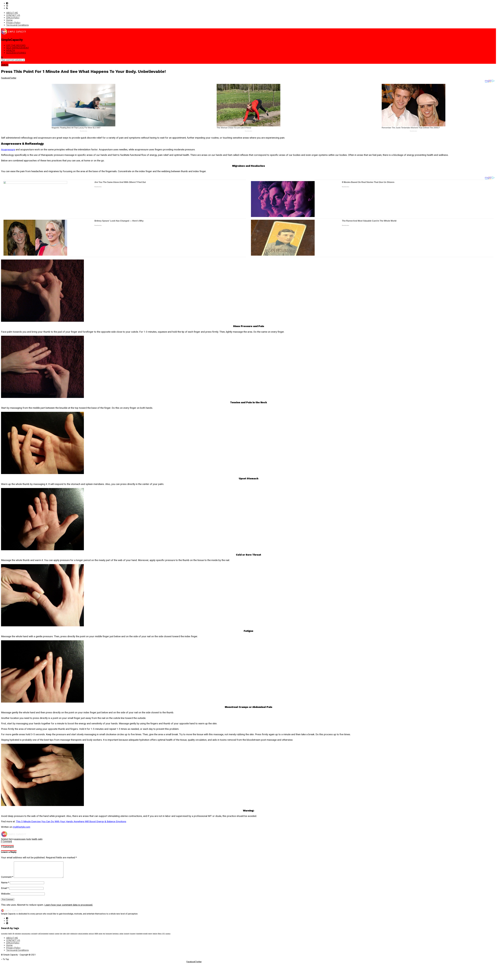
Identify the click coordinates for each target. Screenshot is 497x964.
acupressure (19, 839)
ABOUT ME (12, 13)
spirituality (34, 933)
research (51, 933)
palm (40, 839)
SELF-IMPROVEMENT (17, 48)
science (57, 933)
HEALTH (10, 50)
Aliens (160, 933)
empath (145, 933)
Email (5, 888)
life (13, 933)
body (28, 839)
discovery (133, 933)
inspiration (4, 933)
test (104, 933)
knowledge (139, 933)
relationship (74, 933)
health (34, 839)
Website (5, 893)
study (68, 933)
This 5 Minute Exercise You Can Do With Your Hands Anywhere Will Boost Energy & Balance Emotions (71, 821)
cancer (100, 933)
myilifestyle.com (21, 826)
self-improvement (43, 933)
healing (155, 933)
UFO (163, 933)
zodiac (121, 933)
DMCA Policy (12, 17)
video (64, 933)
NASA (96, 933)
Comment (7, 876)
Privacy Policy (13, 22)
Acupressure (8, 149)
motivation (18, 933)
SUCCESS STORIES (16, 53)
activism (91, 933)
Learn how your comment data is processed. (68, 904)
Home (9, 20)
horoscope (109, 933)
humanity (127, 933)
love (61, 933)
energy (150, 933)
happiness (115, 933)
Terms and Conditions (17, 25)
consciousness (26, 933)
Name (5, 882)
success (167, 933)
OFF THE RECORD (15, 45)
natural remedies (83, 933)
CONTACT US (13, 15)
